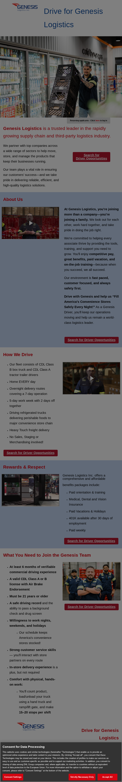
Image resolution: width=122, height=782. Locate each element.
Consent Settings (12, 777)
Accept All (107, 777)
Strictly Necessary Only (82, 777)
